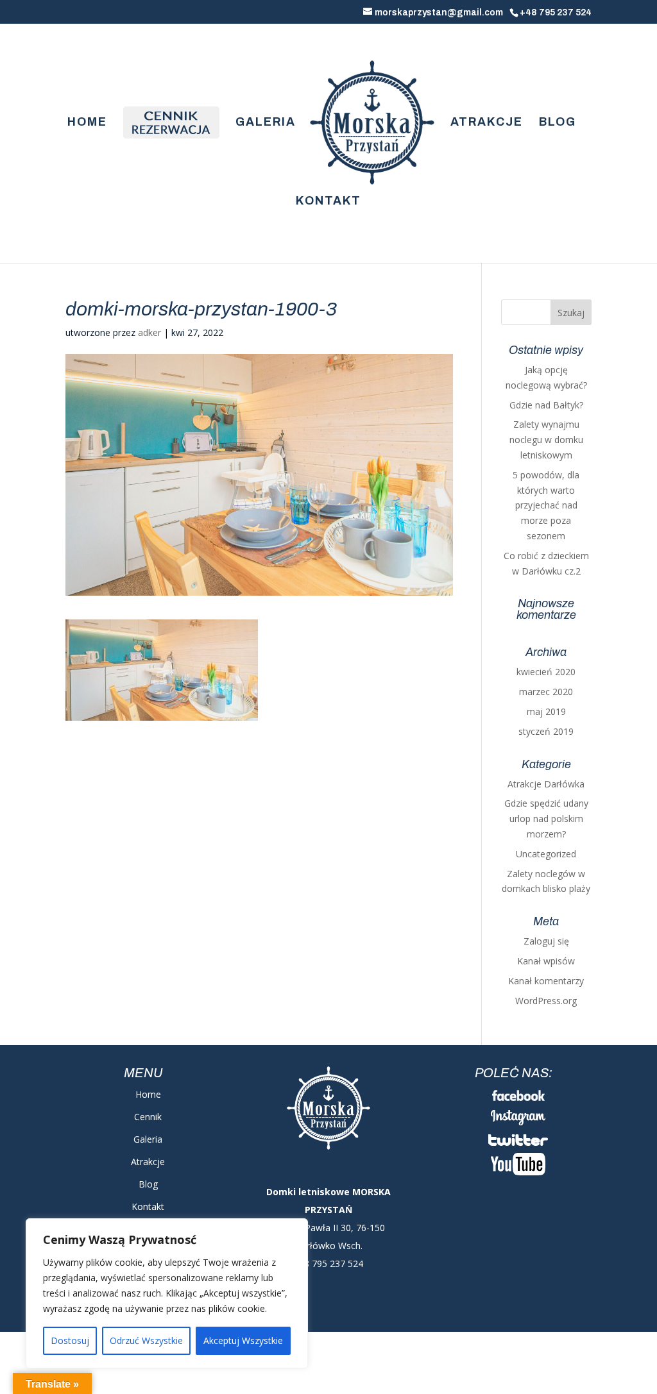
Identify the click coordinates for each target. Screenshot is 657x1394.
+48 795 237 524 (556, 12)
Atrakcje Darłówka (546, 784)
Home (148, 1094)
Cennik (148, 1117)
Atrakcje (148, 1161)
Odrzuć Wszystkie (146, 1340)
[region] (167, 1293)
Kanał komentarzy (546, 981)
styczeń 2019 (546, 731)
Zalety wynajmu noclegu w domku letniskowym (546, 439)
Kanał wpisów (546, 961)
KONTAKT (328, 201)
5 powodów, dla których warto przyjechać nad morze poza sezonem (546, 505)
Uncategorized (546, 854)
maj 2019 (546, 711)
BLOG (557, 122)
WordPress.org (546, 1001)
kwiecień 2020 (546, 672)
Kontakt (148, 1206)
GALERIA (265, 122)
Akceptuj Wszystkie (243, 1340)
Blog (148, 1184)
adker (149, 332)
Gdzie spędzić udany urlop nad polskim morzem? (546, 818)
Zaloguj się (546, 941)
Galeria (147, 1139)
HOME (87, 122)
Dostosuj (70, 1340)
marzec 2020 (546, 691)
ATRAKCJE (486, 122)
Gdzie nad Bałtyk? (546, 405)
